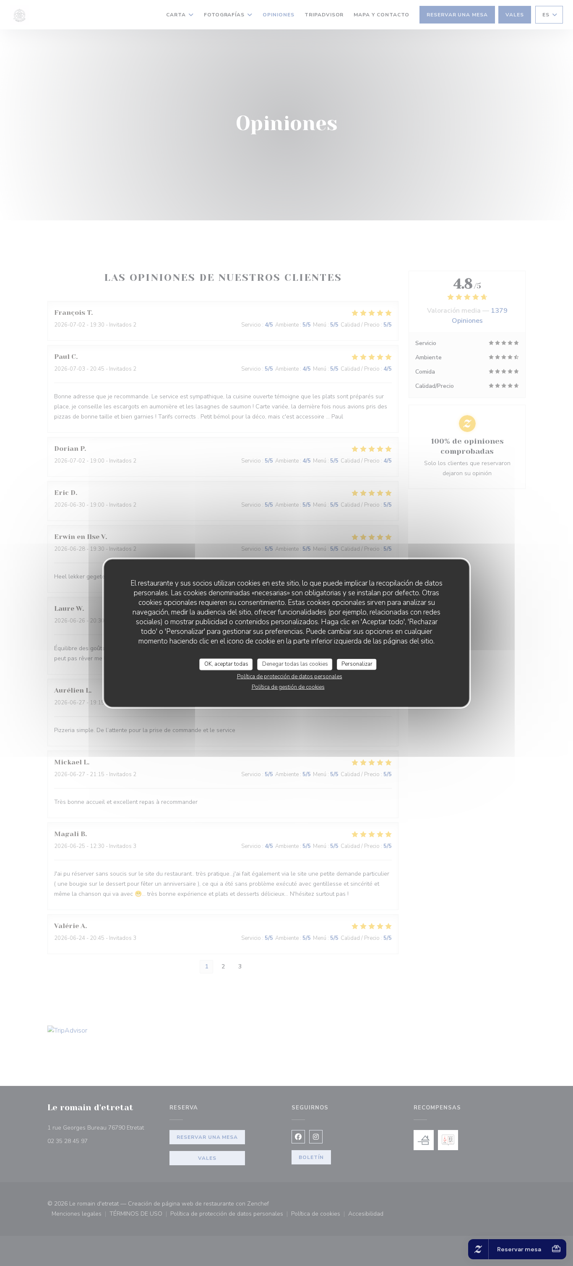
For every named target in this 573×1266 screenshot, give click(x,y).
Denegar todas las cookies (295, 664)
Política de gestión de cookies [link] (288, 687)
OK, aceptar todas (226, 664)
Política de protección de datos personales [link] (289, 676)
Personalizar (356, 664)
